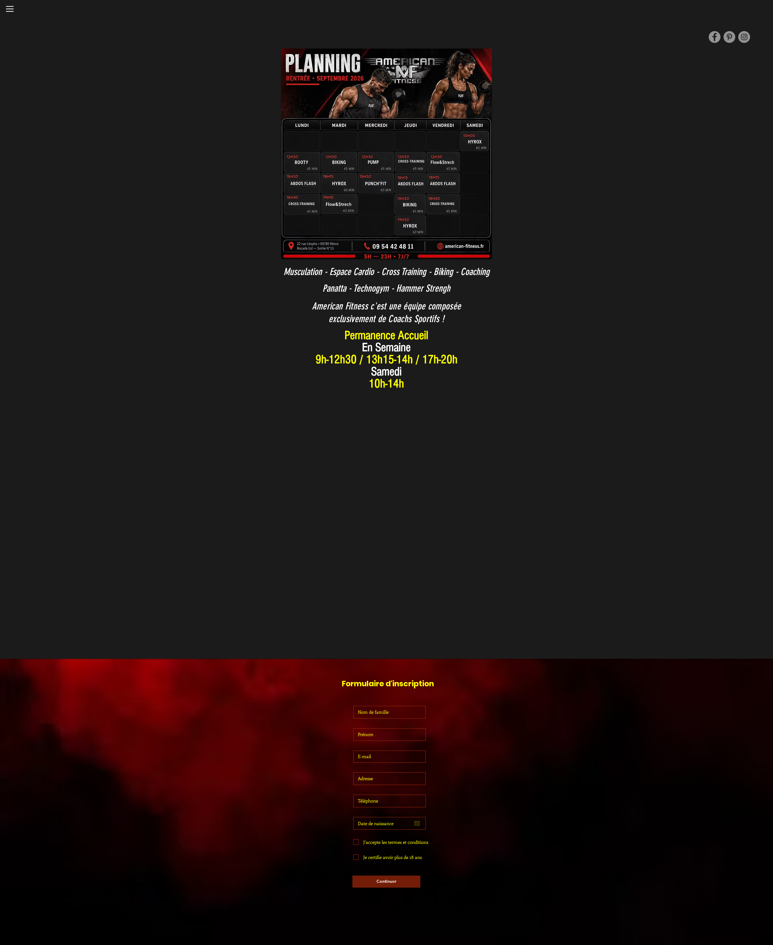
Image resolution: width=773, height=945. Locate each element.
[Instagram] (744, 37)
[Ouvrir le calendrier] (417, 823)
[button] (10, 9)
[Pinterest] (729, 37)
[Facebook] (714, 37)
